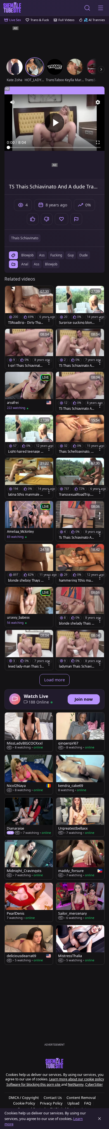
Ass (36, 264)
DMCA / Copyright (24, 1097)
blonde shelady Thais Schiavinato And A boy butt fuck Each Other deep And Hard (77, 623)
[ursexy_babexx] (29, 607)
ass (42, 255)
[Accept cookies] (99, 1119)
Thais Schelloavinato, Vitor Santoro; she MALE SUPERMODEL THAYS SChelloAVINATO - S (77, 451)
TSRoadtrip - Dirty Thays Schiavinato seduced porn (26, 322)
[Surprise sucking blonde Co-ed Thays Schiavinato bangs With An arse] (80, 306)
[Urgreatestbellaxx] (80, 817)
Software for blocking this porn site (33, 1084)
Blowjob (51, 264)
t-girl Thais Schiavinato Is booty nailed (26, 365)
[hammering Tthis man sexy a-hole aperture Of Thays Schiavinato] (80, 564)
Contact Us (53, 1097)
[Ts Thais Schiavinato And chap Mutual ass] (80, 521)
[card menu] (49, 319)
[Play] (54, 123)
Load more (54, 679)
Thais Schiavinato (24, 238)
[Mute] (12, 102)
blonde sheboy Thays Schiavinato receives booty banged (25, 580)
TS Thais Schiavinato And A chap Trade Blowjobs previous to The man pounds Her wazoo (76, 408)
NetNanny (76, 1084)
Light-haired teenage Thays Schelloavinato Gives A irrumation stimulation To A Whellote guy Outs (26, 451)
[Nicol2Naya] (29, 774)
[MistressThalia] (80, 944)
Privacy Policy (51, 1103)
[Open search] (87, 8)
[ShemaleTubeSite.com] (12, 7)
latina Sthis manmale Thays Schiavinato (26, 494)
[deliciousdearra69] (29, 944)
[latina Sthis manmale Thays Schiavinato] (29, 478)
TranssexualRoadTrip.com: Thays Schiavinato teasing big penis (76, 494)
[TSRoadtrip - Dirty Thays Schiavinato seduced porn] (29, 306)
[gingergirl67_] (80, 732)
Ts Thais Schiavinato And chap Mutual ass (76, 537)
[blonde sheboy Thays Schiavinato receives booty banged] (29, 564)
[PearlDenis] (29, 902)
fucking (56, 255)
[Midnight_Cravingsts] (29, 859)
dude (83, 255)
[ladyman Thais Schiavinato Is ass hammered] (80, 650)
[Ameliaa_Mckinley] (29, 521)
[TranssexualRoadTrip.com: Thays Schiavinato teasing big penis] (80, 478)
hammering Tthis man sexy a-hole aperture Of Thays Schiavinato (76, 580)
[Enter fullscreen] (97, 142)
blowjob (27, 255)
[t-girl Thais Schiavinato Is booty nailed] (29, 349)
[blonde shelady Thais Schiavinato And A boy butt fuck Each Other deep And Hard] (80, 607)
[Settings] (97, 102)
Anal (24, 264)
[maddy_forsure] (80, 859)
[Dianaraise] (29, 817)
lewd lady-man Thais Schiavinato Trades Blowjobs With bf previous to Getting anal (26, 666)
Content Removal (81, 1097)
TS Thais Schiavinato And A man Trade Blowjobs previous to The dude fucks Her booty (76, 365)
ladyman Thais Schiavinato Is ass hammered (76, 666)
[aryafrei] (29, 392)
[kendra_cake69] (80, 774)
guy (71, 255)
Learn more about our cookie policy (76, 1079)
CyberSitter (94, 1084)
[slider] (54, 147)
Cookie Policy (24, 1103)
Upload (73, 1103)
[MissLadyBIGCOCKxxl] (29, 732)
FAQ (87, 1103)
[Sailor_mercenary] (80, 902)
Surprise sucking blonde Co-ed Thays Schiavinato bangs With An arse (76, 322)
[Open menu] (101, 8)
